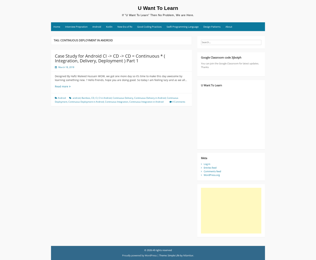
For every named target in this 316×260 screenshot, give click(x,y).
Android (96, 26)
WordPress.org (212, 175)
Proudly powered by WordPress (139, 255)
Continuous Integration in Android (146, 101)
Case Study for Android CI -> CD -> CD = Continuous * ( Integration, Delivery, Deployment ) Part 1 (110, 58)
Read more (69, 86)
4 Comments (178, 101)
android (76, 97)
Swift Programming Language (183, 26)
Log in (207, 164)
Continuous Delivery (123, 97)
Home (56, 26)
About (228, 26)
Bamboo (86, 97)
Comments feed (212, 171)
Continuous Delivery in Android (150, 97)
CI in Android (105, 97)
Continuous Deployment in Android (86, 101)
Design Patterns (212, 26)
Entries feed (210, 167)
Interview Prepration (76, 26)
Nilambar (188, 255)
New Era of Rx (124, 26)
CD (92, 97)
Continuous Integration (116, 101)
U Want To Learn (158, 8)
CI (96, 97)
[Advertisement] (231, 210)
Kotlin (109, 26)
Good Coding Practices (149, 26)
